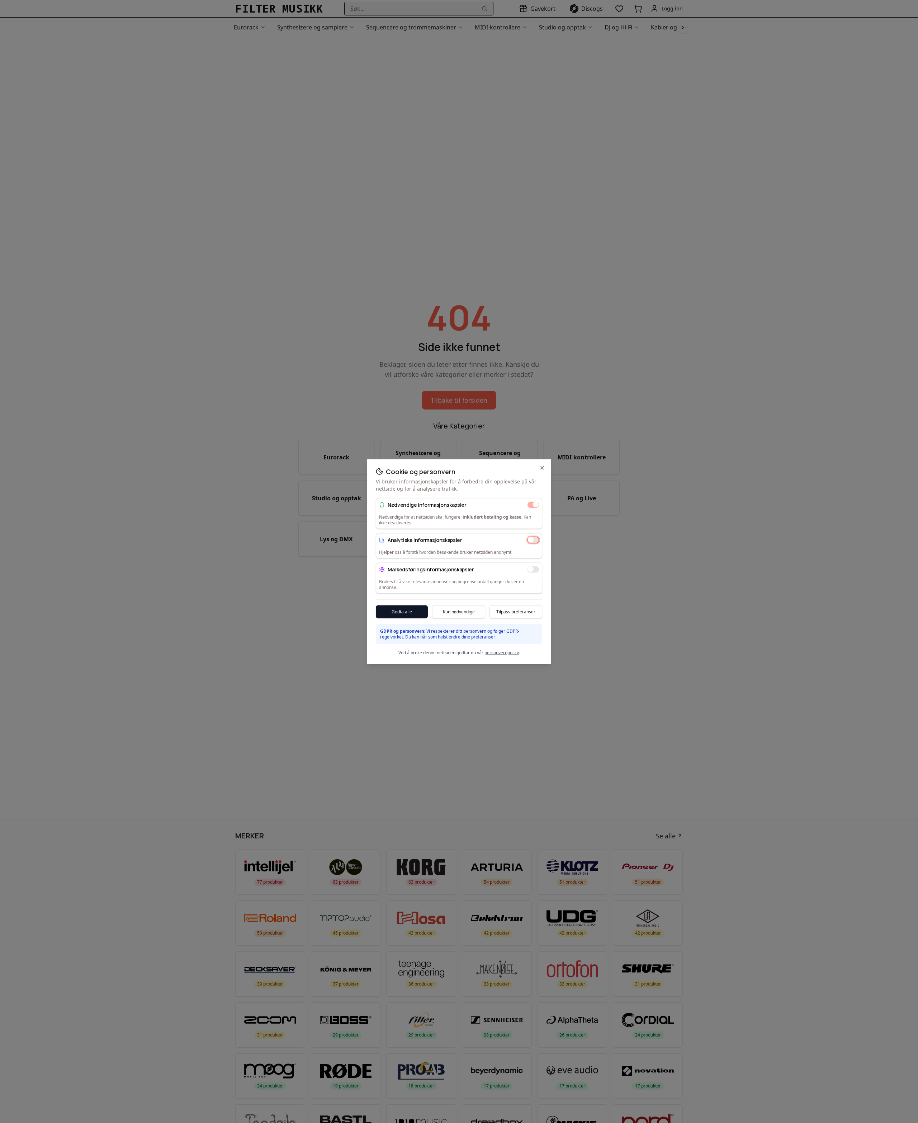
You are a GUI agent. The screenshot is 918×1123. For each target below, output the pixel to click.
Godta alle (402, 611)
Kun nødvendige (459, 611)
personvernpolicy (501, 652)
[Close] (542, 468)
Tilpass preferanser (515, 611)
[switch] (533, 504)
